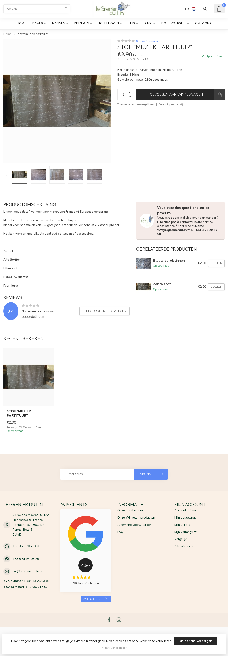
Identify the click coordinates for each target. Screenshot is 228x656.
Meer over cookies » (114, 648)
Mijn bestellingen (186, 517)
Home (21, 23)
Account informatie (187, 510)
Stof (148, 23)
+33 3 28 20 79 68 (26, 546)
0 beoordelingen (147, 41)
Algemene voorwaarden (134, 525)
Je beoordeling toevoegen (104, 311)
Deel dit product (169, 104)
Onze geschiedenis (130, 510)
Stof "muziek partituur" (33, 34)
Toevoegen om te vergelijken (135, 104)
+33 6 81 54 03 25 (26, 559)
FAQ (120, 532)
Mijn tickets (182, 525)
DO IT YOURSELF (173, 23)
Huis (131, 23)
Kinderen (81, 23)
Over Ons (203, 23)
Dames (37, 23)
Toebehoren (108, 23)
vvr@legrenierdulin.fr (173, 230)
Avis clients (91, 599)
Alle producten (184, 546)
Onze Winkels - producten (136, 517)
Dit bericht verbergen (195, 641)
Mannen (58, 23)
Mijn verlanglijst (185, 532)
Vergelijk (180, 539)
